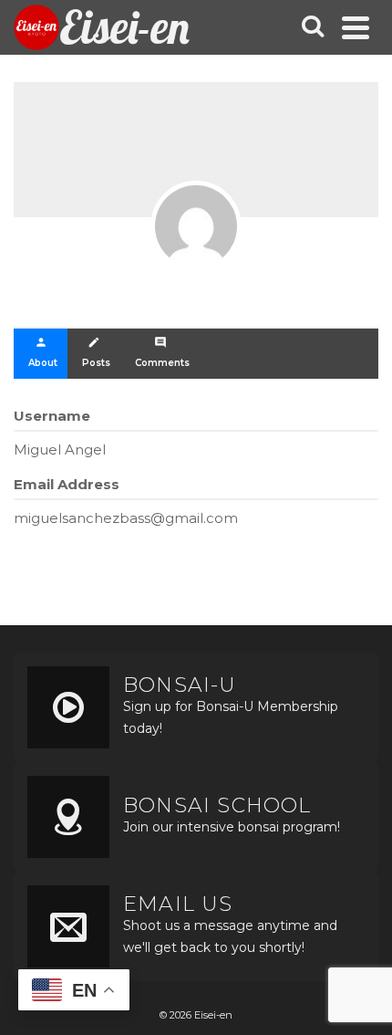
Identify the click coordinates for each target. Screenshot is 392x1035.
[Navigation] (355, 27)
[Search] (313, 27)
